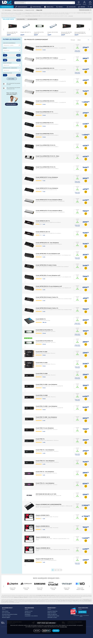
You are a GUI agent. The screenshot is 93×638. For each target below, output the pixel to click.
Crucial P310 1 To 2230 (41, 351)
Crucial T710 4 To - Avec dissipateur (45, 483)
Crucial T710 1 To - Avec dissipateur (45, 471)
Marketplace (27, 614)
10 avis (44, 115)
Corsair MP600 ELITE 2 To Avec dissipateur (47, 188)
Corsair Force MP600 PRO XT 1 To (44, 112)
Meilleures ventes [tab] (8, 19)
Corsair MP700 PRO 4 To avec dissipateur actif (48, 275)
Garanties (50, 615)
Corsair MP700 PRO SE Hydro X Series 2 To (47, 297)
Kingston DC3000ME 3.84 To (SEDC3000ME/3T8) (48, 504)
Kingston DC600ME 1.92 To (43, 537)
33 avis (44, 333)
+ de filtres (11, 78)
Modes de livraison (52, 612)
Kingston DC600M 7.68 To (42, 515)
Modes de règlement (52, 614)
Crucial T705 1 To (40, 439)
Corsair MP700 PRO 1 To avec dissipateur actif (48, 253)
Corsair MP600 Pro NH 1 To (43, 221)
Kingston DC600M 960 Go (43, 526)
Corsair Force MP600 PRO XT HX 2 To (45, 145)
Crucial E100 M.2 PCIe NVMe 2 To (44, 340)
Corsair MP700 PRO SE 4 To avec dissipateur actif (49, 286)
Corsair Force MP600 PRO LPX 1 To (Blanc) (47, 58)
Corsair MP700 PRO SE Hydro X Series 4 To (47, 308)
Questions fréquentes (52, 611)
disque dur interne (28, 12)
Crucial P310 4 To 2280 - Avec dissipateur (46, 406)
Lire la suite (70, 15)
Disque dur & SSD (29, 10)
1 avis (43, 224)
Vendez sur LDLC (29, 611)
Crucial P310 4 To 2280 (42, 395)
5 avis (43, 420)
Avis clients (7, 612)
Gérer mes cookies (6, 615)
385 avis (44, 322)
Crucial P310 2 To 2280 (41, 373)
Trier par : (73, 40)
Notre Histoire (5, 611)
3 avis (43, 256)
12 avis (44, 49)
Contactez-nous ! (11, 104)
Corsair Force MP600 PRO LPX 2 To (45, 68)
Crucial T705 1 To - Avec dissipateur (45, 449)
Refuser (37, 630)
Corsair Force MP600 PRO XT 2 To (44, 122)
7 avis (43, 180)
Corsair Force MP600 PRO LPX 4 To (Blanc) (47, 90)
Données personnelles (7, 614)
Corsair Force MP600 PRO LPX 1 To (45, 46)
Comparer (27, 53)
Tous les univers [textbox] (19, 2)
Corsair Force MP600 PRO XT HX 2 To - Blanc (47, 156)
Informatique (7, 10)
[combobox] (20, 2)
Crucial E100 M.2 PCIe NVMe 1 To (44, 330)
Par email (83, 612)
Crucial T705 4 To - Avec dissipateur (45, 460)
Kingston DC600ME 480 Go (43, 548)
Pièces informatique (18, 10)
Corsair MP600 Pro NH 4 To (43, 231)
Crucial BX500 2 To (41, 319)
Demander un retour (52, 617)
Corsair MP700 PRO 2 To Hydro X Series (46, 265)
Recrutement (28, 612)
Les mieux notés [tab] (32, 19)
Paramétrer (46, 630)
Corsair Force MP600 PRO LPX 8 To (45, 101)
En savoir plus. (63, 626)
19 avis (44, 355)
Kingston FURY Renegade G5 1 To (44, 559)
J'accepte (55, 630)
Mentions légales (6, 617)
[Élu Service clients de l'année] (73, 614)
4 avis (43, 442)
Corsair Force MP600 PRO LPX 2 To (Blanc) (47, 79)
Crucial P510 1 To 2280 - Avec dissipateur (46, 417)
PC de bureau (18, 13)
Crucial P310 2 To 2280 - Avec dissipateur (46, 384)
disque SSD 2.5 (86, 599)
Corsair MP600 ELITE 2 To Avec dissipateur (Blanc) (49, 199)
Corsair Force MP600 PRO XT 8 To (45, 133)
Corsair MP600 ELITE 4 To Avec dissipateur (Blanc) (49, 210)
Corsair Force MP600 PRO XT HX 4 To (45, 167)
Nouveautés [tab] (21, 19)
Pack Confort (56, 615)
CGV (3, 612)
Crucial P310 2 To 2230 (41, 362)
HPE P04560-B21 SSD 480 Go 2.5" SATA (46, 494)
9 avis (43, 246)
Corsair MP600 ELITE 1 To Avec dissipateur (47, 177)
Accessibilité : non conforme (31, 615)
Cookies (15, 614)
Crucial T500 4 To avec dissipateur (45, 428)
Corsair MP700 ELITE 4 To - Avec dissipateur (47, 242)
